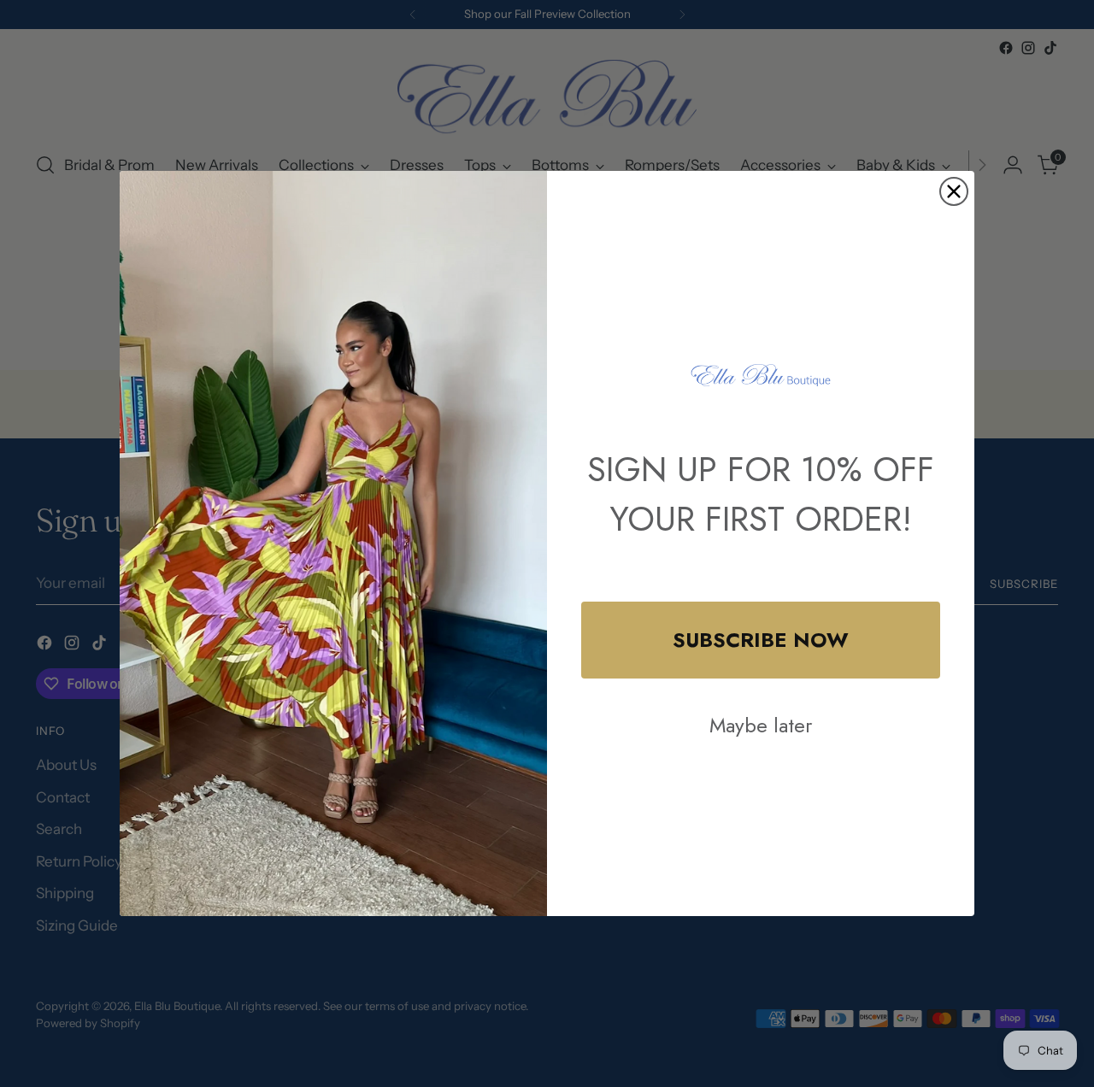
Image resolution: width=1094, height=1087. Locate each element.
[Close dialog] (954, 191)
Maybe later (760, 725)
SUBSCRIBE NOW (761, 640)
